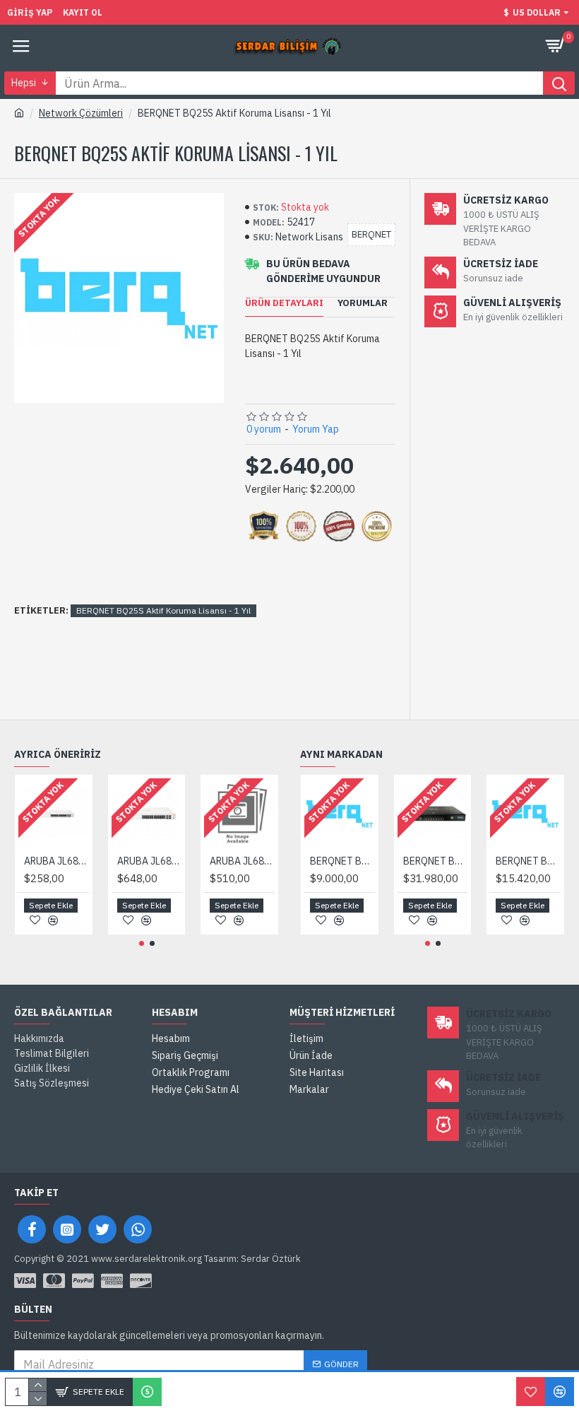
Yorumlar (363, 303)
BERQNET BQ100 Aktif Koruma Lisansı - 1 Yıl (342, 861)
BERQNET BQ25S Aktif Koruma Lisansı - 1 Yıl (163, 610)
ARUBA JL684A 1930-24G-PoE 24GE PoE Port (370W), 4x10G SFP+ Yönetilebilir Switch (149, 861)
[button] (141, 943)
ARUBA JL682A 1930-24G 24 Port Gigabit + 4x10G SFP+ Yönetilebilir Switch (56, 861)
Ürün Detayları (284, 303)
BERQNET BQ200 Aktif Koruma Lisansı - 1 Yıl (528, 861)
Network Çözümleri (81, 113)
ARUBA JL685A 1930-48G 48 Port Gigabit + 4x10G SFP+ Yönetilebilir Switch (242, 861)
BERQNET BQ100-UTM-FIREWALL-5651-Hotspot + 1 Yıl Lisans (435, 861)
